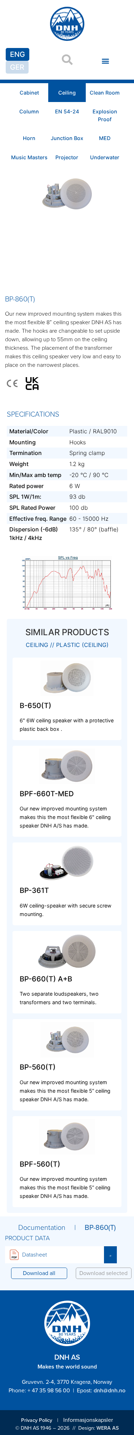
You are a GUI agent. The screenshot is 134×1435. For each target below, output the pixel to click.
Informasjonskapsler (88, 1420)
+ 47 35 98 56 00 (49, 1390)
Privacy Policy (36, 1420)
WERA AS (107, 1428)
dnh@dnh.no (109, 1390)
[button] (105, 60)
